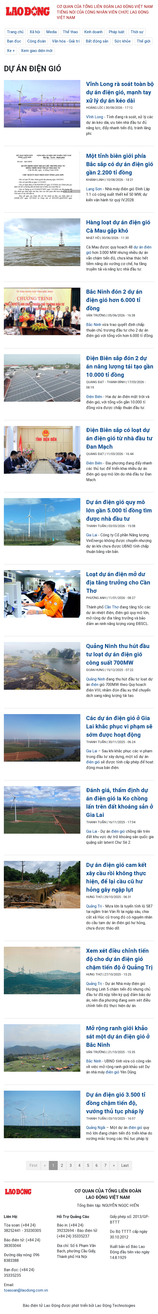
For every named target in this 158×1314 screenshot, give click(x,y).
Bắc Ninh (93, 324)
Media (51, 32)
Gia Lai (91, 535)
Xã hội (35, 32)
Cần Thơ (112, 607)
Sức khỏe (122, 41)
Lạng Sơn (94, 189)
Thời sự (137, 32)
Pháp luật (116, 32)
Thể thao (70, 32)
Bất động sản (97, 41)
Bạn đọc (14, 41)
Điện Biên (94, 396)
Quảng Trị (94, 906)
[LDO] (42, 104)
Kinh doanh (93, 32)
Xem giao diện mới (36, 50)
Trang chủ (15, 32)
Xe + (11, 50)
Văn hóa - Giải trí (66, 41)
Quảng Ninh (95, 679)
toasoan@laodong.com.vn (26, 1290)
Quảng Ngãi (96, 1127)
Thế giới (143, 41)
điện (94, 684)
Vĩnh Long (94, 117)
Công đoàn (36, 41)
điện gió (93, 762)
